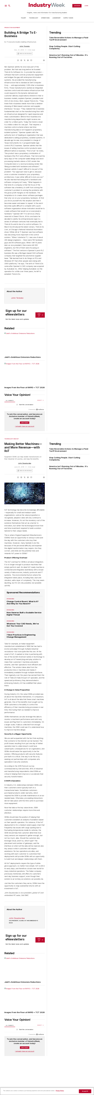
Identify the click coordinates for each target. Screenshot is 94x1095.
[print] (44, 60)
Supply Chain (68, 18)
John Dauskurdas (24, 463)
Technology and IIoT (11, 439)
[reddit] (28, 60)
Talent (23, 18)
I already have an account (24, 426)
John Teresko (24, 46)
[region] (24, 405)
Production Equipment (12, 27)
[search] (9, 5)
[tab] (9, 400)
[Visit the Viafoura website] (40, 409)
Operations (45, 18)
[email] (31, 60)
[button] (5, 5)
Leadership (56, 18)
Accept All (85, 1091)
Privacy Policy (60, 1090)
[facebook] (18, 60)
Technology (33, 18)
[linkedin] (21, 60)
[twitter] (25, 60)
